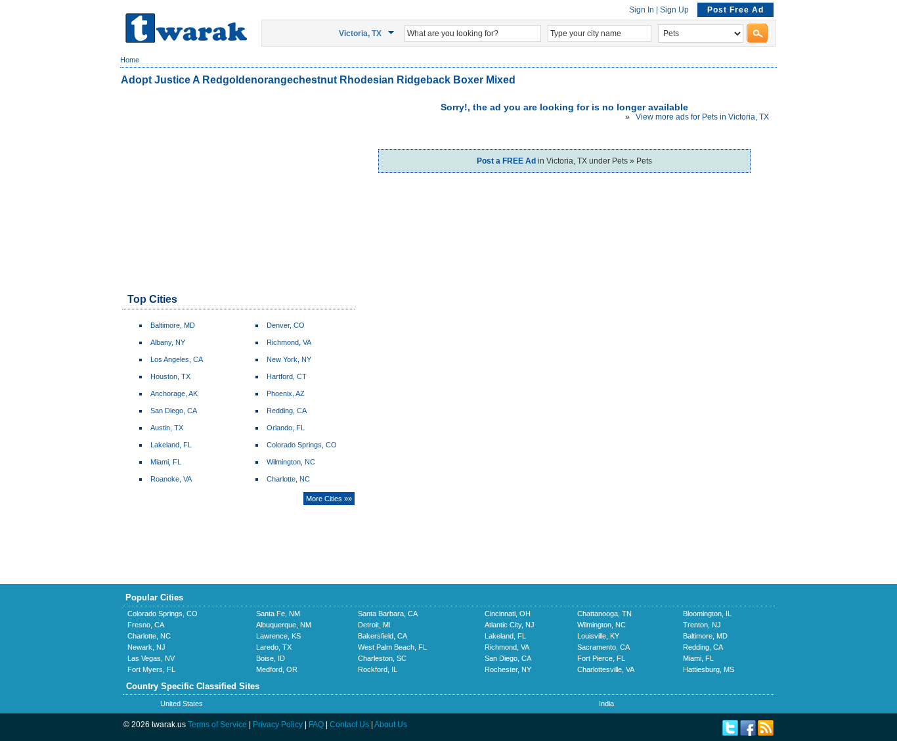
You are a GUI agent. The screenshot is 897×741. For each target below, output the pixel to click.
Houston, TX (170, 376)
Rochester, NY (508, 669)
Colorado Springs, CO (302, 445)
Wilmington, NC (291, 462)
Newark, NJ (146, 647)
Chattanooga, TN (604, 614)
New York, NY (289, 359)
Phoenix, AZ (286, 393)
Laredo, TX (274, 647)
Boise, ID (270, 658)
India (606, 703)
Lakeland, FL (171, 445)
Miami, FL (165, 462)
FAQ (316, 724)
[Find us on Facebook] (748, 733)
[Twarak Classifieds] (186, 40)
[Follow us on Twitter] (730, 733)
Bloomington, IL (707, 614)
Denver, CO (286, 325)
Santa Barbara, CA (388, 614)
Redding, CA (287, 411)
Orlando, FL (286, 428)
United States (181, 703)
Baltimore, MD (172, 325)
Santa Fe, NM (278, 614)
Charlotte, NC (288, 479)
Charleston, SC (382, 658)
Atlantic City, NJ (510, 625)
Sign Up (674, 9)
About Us (390, 724)
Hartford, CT (287, 376)
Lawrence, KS (278, 636)
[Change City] (393, 33)
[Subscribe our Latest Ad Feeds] (766, 733)
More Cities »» (329, 499)
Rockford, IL (377, 669)
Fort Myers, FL (151, 669)
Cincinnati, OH (508, 614)
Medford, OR (276, 669)
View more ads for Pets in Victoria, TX (702, 117)
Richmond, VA (289, 342)
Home (129, 60)
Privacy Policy (278, 724)
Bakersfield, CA (382, 636)
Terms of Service (217, 724)
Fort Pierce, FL (601, 658)
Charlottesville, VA (605, 669)
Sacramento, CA (603, 647)
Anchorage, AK (174, 393)
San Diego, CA (173, 411)
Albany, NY (167, 342)
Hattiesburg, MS (708, 669)
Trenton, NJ (702, 625)
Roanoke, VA (171, 479)
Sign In (641, 9)
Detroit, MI (374, 625)
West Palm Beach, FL (392, 647)
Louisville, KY (598, 636)
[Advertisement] (237, 190)
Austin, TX (166, 428)
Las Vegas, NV (151, 658)
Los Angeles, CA (176, 359)
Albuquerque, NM (283, 625)
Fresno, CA (145, 625)
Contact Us (349, 724)
